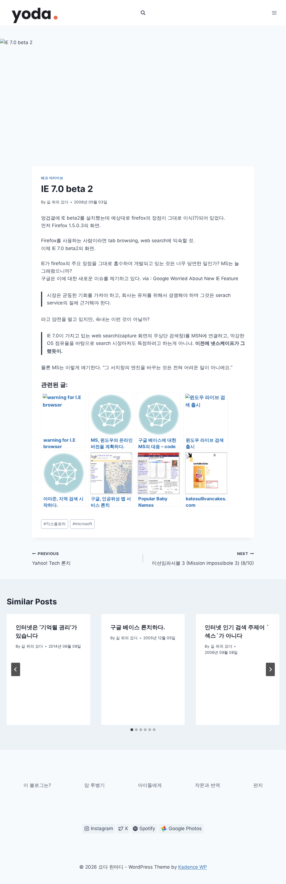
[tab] (131, 729)
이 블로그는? (37, 785)
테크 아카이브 (52, 178)
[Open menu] (274, 12)
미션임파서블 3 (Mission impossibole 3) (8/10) (203, 558)
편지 (258, 785)
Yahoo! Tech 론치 (51, 558)
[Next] (270, 669)
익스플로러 (55, 524)
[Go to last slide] (15, 669)
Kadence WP (192, 867)
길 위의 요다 (57, 202)
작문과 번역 (207, 785)
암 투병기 (94, 785)
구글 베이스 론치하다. (137, 627)
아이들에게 (150, 785)
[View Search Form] (143, 13)
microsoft (82, 524)
